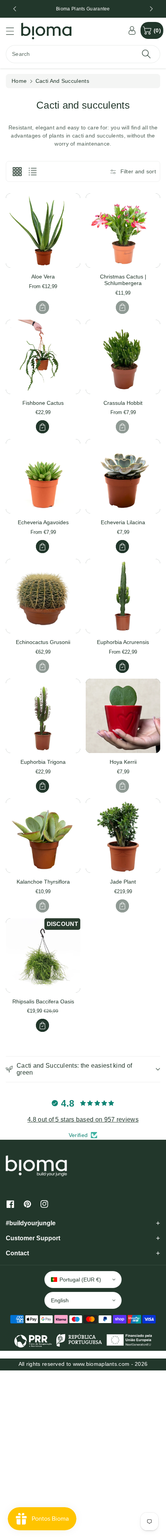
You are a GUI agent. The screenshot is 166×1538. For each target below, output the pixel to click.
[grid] (17, 171)
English (60, 1300)
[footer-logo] (37, 1165)
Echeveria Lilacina (123, 522)
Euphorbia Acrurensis (123, 642)
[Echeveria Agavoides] (43, 476)
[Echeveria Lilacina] (123, 476)
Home (19, 81)
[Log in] (132, 30)
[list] (32, 171)
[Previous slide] (15, 9)
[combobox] (83, 54)
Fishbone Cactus (43, 403)
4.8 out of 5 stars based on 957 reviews (83, 1119)
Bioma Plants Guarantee (83, 9)
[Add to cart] (42, 307)
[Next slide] (151, 9)
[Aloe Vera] (43, 230)
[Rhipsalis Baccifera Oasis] (43, 955)
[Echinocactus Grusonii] (43, 596)
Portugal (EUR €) (80, 1279)
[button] (13, 31)
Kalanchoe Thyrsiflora (43, 882)
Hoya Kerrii (123, 762)
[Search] (146, 54)
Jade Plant (123, 882)
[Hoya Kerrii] (123, 716)
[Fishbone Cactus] (43, 357)
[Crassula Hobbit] (123, 357)
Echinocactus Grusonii (43, 642)
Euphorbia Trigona (43, 762)
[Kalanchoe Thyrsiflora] (43, 835)
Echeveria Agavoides (43, 522)
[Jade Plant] (123, 835)
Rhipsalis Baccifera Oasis (43, 1001)
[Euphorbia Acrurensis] (123, 596)
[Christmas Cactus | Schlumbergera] (123, 230)
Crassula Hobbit (122, 403)
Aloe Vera (43, 276)
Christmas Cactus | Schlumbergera (123, 279)
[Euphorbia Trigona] (43, 716)
